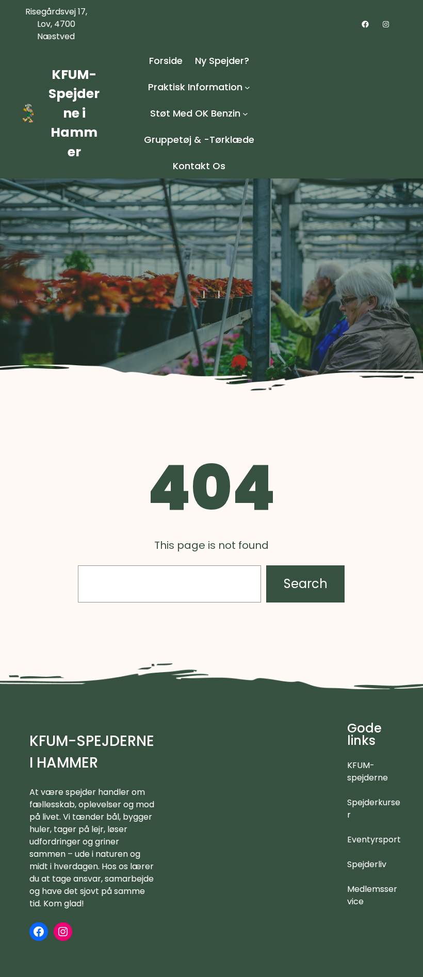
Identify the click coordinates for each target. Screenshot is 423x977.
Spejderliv (366, 864)
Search (306, 583)
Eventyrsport (374, 839)
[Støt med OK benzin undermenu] (245, 113)
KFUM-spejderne (367, 771)
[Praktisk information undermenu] (247, 87)
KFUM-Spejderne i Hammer (74, 113)
